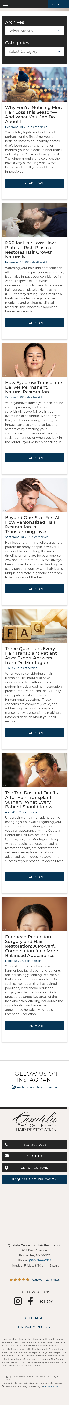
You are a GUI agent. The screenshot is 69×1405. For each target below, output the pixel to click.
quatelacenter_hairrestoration (37, 1087)
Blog (47, 1301)
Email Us (34, 1156)
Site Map (34, 1317)
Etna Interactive (50, 1386)
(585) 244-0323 (34, 1144)
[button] (5, 4)
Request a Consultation (34, 1179)
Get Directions (34, 1167)
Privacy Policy (34, 1327)
